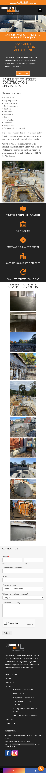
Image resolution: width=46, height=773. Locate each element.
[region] (23, 22)
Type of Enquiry (9, 585)
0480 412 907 (23, 2)
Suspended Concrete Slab (24, 697)
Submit (7, 633)
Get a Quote (23, 73)
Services (9, 686)
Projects (9, 719)
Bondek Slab (18, 693)
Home (8, 678)
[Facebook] (35, 770)
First (3, 563)
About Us (10, 682)
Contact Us (10, 723)
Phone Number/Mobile (12, 567)
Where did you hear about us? (15, 594)
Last (25, 563)
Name (5, 557)
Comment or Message (12, 603)
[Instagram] (14, 770)
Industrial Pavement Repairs (25, 715)
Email (5, 576)
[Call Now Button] (41, 768)
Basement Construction (23, 689)
